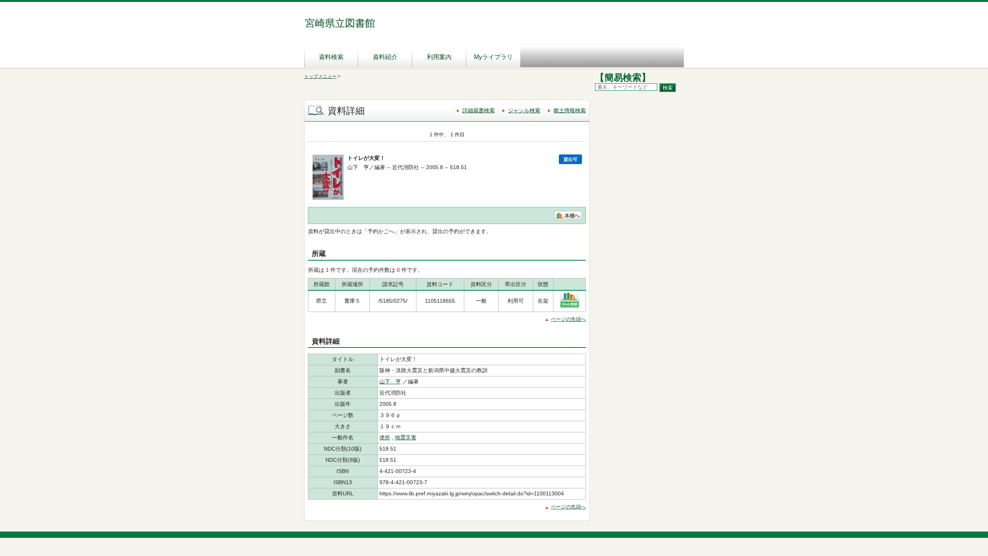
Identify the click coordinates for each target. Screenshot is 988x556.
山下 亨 (390, 381)
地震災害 (405, 437)
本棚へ (572, 216)
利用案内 (439, 57)
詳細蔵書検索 (478, 110)
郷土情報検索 (569, 110)
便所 (384, 437)
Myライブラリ (493, 57)
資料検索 (331, 57)
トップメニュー (320, 76)
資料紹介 (385, 57)
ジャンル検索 (524, 110)
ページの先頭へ (568, 319)
